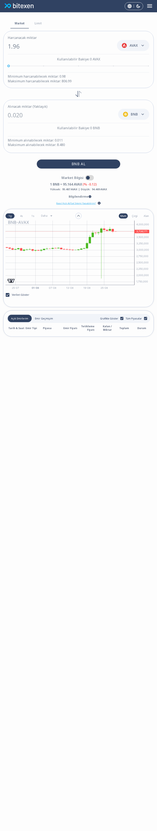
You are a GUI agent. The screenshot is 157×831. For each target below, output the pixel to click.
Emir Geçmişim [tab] (44, 318)
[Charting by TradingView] (11, 281)
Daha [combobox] (44, 215)
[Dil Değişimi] (129, 6)
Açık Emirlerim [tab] (19, 318)
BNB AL (78, 163)
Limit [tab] (38, 23)
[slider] (8, 66)
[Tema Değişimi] (138, 6)
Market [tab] (19, 23)
